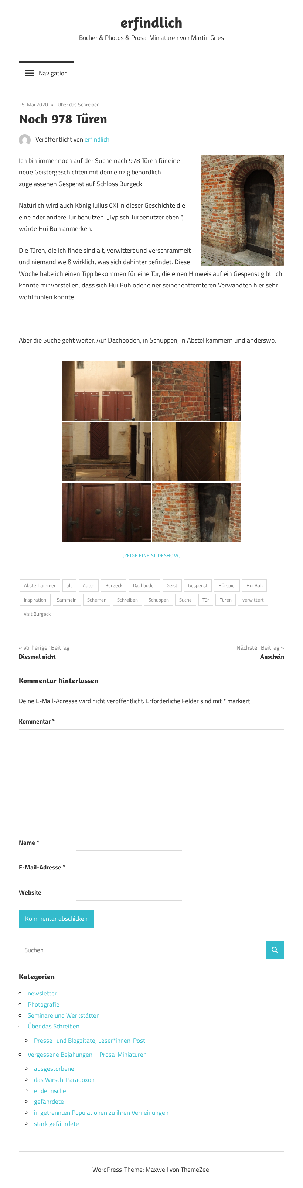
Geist (172, 585)
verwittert (253, 599)
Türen (226, 599)
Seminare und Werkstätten (64, 1015)
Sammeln (66, 599)
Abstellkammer (40, 585)
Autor (89, 585)
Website (30, 892)
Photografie (43, 1004)
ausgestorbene (54, 1068)
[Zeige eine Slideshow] (152, 555)
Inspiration (35, 599)
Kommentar (37, 721)
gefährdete (49, 1101)
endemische (50, 1091)
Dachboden (144, 585)
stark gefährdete (56, 1124)
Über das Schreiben (79, 104)
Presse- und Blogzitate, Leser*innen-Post (89, 1040)
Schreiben (127, 599)
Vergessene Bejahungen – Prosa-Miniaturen (87, 1054)
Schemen (96, 599)
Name (29, 842)
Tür (205, 599)
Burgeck (113, 585)
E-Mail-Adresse (42, 867)
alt (69, 585)
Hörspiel (227, 585)
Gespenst (198, 585)
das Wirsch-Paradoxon (64, 1080)
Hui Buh (254, 585)
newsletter (42, 993)
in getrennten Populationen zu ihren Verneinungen (101, 1112)
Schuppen (159, 599)
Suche (185, 599)
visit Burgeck (37, 613)
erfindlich (151, 22)
